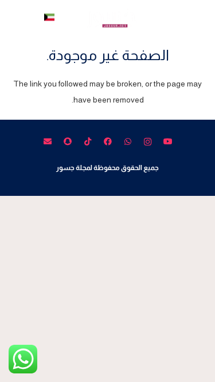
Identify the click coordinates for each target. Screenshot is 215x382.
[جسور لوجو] (107, 17)
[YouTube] (168, 142)
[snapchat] (67, 142)
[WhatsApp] (128, 142)
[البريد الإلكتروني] (47, 142)
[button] (200, 17)
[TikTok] (87, 142)
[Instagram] (148, 142)
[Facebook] (107, 142)
